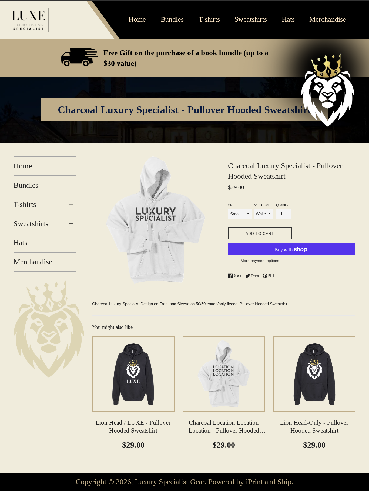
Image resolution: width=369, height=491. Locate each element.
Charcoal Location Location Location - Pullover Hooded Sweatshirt (224, 430)
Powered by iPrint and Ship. (250, 482)
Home (23, 166)
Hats (20, 242)
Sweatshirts (43, 223)
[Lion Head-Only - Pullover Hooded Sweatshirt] (314, 374)
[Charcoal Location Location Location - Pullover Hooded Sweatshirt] (224, 374)
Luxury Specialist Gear (169, 482)
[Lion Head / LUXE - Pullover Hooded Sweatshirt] (133, 374)
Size (231, 205)
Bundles (26, 185)
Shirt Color (261, 205)
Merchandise (33, 262)
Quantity (282, 205)
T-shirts (43, 204)
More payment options (260, 260)
